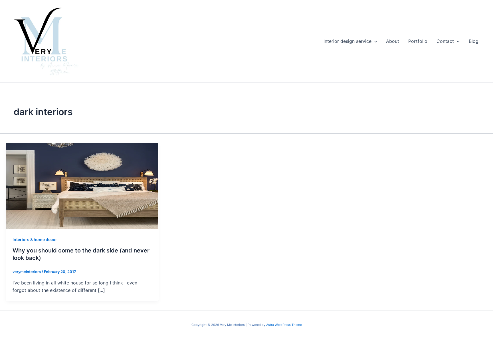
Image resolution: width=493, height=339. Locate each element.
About (392, 41)
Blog (473, 41)
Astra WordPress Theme (284, 325)
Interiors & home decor (35, 239)
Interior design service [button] (347, 41)
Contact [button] (445, 41)
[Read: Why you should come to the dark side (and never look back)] (82, 185)
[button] (374, 41)
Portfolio (417, 41)
